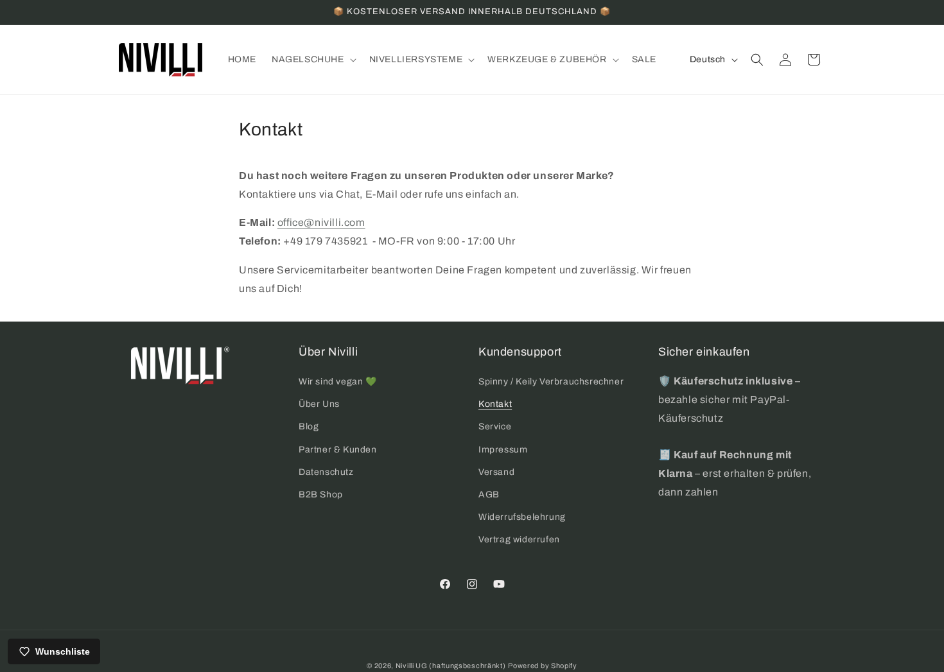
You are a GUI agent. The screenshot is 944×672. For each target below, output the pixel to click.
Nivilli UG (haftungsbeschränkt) (451, 665)
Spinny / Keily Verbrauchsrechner (551, 381)
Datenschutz (326, 472)
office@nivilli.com (321, 222)
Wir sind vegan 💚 (338, 381)
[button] (313, 59)
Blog (309, 426)
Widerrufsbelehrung (522, 517)
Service (494, 426)
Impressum (502, 449)
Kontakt (495, 404)
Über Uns (319, 404)
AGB (489, 494)
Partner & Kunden (338, 449)
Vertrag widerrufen (519, 539)
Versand (496, 472)
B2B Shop (321, 494)
